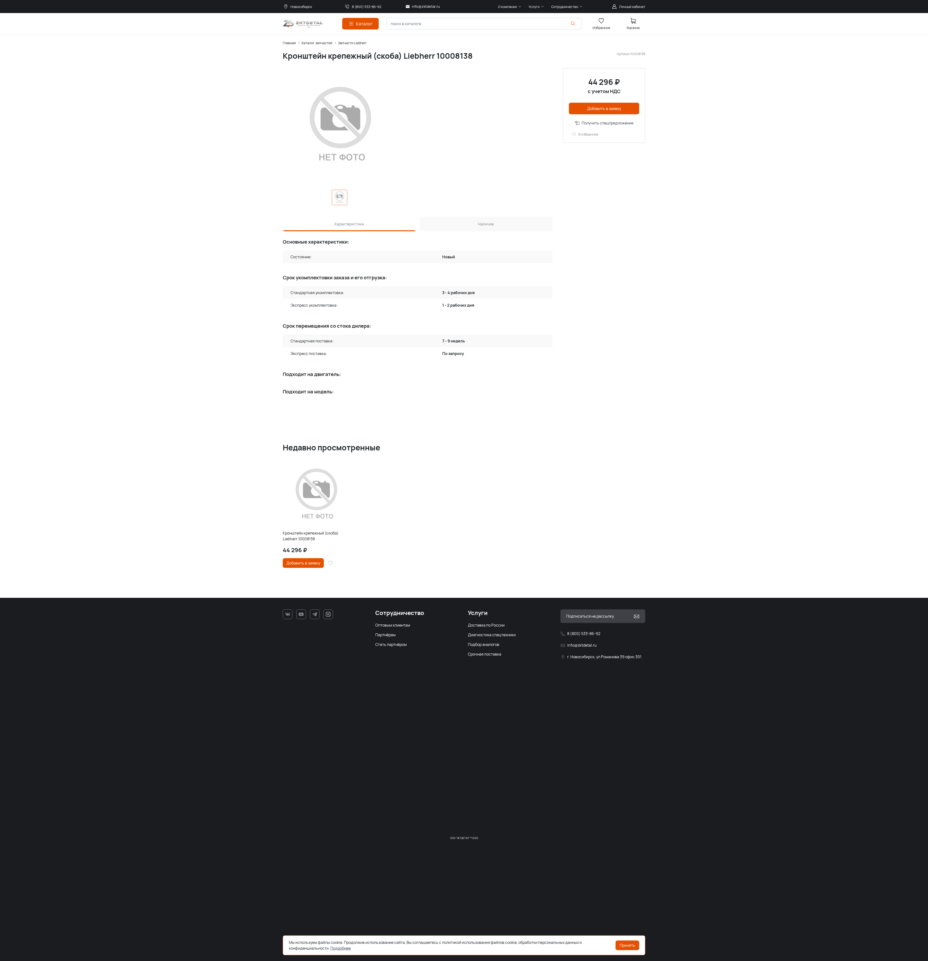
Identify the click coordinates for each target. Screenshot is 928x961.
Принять (627, 945)
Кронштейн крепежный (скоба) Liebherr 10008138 (311, 536)
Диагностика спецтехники (492, 634)
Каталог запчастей (317, 43)
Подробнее (340, 948)
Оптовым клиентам (392, 625)
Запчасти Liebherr (352, 43)
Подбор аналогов (483, 644)
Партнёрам (385, 634)
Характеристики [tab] (349, 224)
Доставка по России (486, 625)
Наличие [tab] (486, 224)
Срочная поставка (484, 654)
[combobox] (483, 23)
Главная (289, 43)
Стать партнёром (391, 644)
